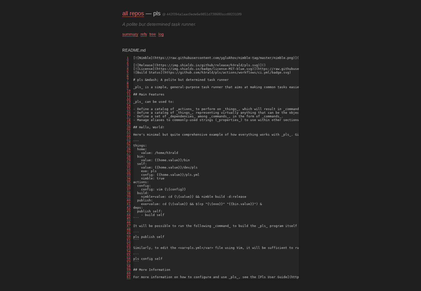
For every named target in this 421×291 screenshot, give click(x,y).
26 (129, 149)
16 (129, 112)
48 (129, 229)
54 (129, 251)
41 (129, 204)
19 (129, 123)
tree (152, 34)
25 (129, 145)
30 (129, 164)
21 (129, 131)
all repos (133, 13)
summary (130, 34)
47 (129, 226)
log (161, 34)
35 (129, 182)
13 (129, 101)
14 (129, 105)
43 (129, 211)
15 (129, 109)
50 (129, 237)
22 (129, 134)
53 (129, 248)
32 (129, 171)
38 (129, 193)
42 (129, 207)
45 (129, 218)
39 (129, 196)
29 (129, 160)
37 (129, 189)
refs (144, 34)
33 (129, 175)
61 (129, 277)
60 (129, 273)
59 (129, 270)
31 (129, 167)
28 (129, 156)
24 (129, 142)
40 (129, 200)
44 (129, 215)
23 (129, 138)
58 (129, 266)
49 (129, 233)
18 (129, 120)
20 (129, 127)
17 (129, 116)
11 (129, 94)
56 (129, 259)
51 (129, 240)
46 (129, 222)
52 (129, 244)
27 (129, 153)
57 (129, 262)
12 (129, 98)
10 (129, 91)
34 (129, 178)
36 (129, 186)
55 (129, 255)
